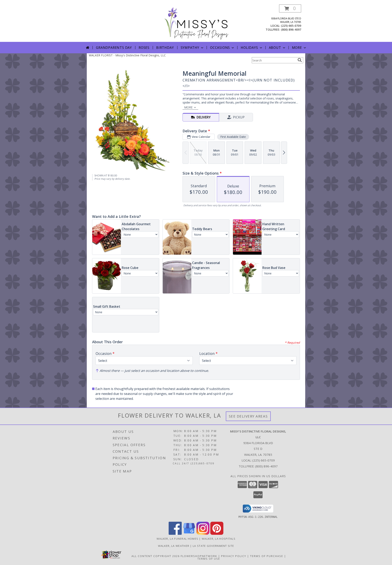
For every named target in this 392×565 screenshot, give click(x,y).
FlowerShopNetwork (199, 556)
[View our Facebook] (175, 534)
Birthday (165, 47)
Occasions (220, 47)
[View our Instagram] (202, 534)
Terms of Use (208, 559)
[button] (290, 8)
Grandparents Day (114, 47)
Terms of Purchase (266, 556)
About (275, 47)
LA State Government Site (213, 546)
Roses (144, 47)
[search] (299, 60)
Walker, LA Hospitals (218, 538)
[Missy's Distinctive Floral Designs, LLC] (196, 23)
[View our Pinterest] (216, 534)
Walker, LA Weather (173, 546)
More (297, 47)
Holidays (249, 47)
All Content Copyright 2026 (155, 556)
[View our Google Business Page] (189, 534)
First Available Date (233, 137)
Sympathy (190, 47)
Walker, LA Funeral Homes (177, 538)
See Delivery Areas (248, 416)
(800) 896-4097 (291, 29)
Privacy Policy (233, 556)
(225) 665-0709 (291, 26)
